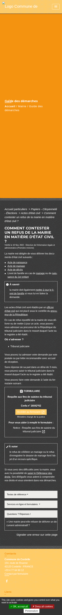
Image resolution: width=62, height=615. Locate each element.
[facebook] (8, 581)
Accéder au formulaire (31, 412)
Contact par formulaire (16, 574)
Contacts (10, 553)
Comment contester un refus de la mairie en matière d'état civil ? (30, 217)
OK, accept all (20, 606)
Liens (8, 591)
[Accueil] (21, 6)
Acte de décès (15, 269)
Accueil (10, 106)
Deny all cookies (43, 606)
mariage (40, 273)
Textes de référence (16, 494)
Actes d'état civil (31, 213)
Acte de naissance (17, 262)
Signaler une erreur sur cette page (36, 534)
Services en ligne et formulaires (22, 504)
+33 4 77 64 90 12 (14, 570)
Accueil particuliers (16, 209)
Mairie (22, 106)
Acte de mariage (16, 266)
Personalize (31, 611)
